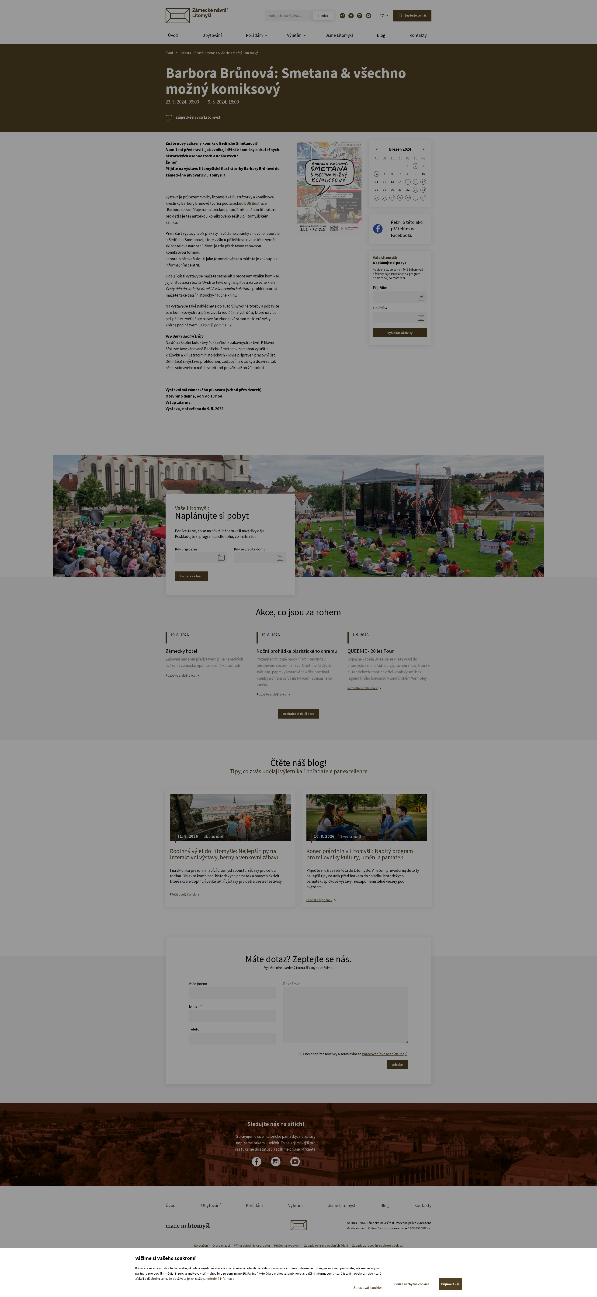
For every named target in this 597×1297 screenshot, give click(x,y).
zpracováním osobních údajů (384, 1053)
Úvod (173, 35)
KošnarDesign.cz (379, 1228)
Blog (381, 35)
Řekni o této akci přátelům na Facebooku (407, 228)
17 (423, 182)
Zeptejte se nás (415, 15)
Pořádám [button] (254, 35)
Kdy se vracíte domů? (250, 549)
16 (415, 182)
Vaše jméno (198, 983)
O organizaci (221, 1245)
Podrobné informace (219, 1278)
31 (423, 198)
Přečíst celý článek (183, 894)
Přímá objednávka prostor (252, 1245)
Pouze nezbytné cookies (411, 1284)
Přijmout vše (450, 1284)
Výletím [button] (294, 35)
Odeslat (397, 1064)
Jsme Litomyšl (339, 35)
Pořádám (254, 1205)
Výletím (295, 1205)
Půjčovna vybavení (287, 1245)
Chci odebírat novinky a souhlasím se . (355, 1053)
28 (400, 198)
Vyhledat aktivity (400, 333)
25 (376, 198)
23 (415, 190)
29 (408, 198)
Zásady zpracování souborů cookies (377, 1245)
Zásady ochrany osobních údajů (326, 1245)
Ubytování (212, 35)
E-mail (195, 1006)
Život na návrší (214, 836)
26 (384, 198)
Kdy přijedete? (186, 549)
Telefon (195, 1029)
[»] (423, 149)
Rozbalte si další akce (181, 676)
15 (408, 182)
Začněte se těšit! (192, 576)
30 (415, 198)
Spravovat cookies (368, 1287)
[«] (376, 149)
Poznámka (291, 983)
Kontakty (418, 35)
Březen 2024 (400, 149)
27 (392, 198)
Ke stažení (201, 1245)
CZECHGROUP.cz (419, 1228)
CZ (381, 15)
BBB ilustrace (255, 203)
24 (423, 190)
